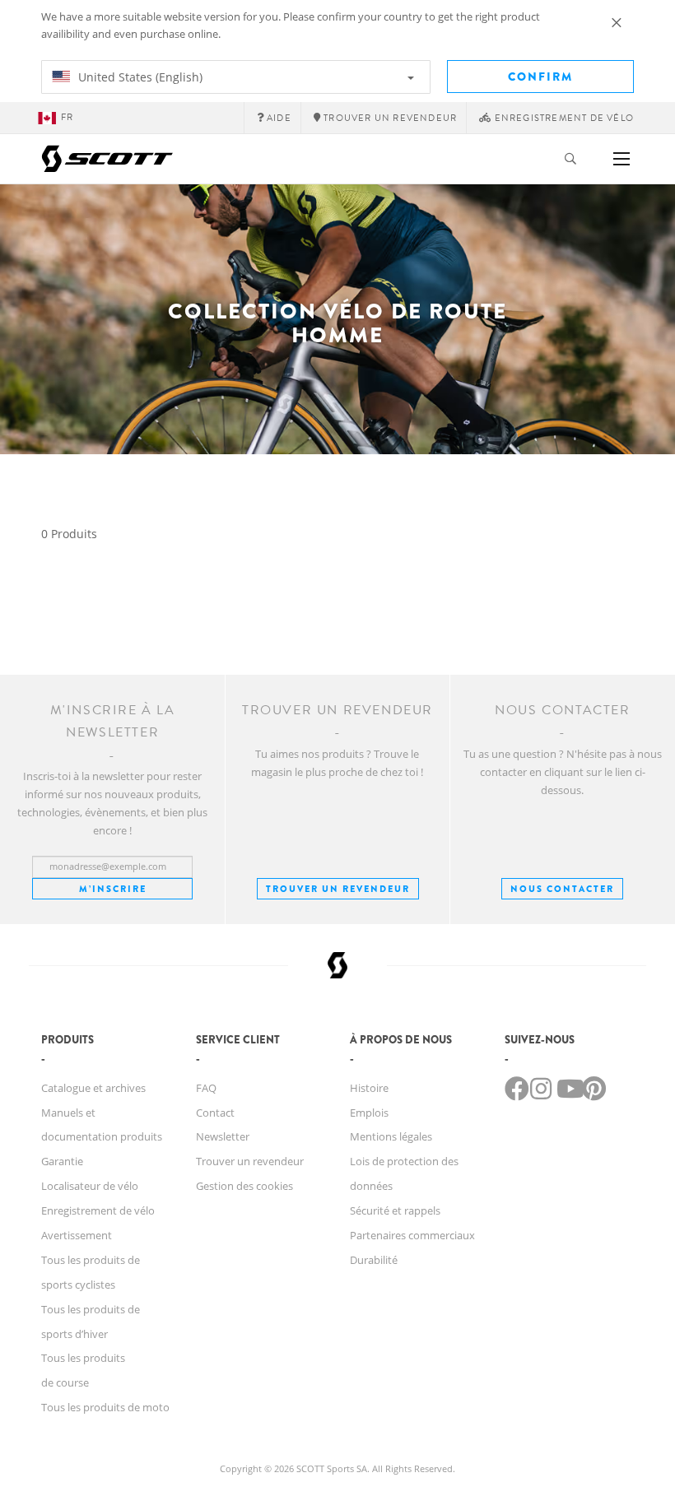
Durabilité (374, 1259)
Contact (215, 1112)
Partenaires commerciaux (412, 1235)
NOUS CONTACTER (562, 888)
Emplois (369, 1112)
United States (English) (138, 77)
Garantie (62, 1161)
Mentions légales (391, 1136)
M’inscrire (113, 888)
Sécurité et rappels (395, 1210)
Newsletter (222, 1136)
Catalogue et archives (93, 1087)
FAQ (206, 1087)
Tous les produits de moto (105, 1407)
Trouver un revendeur (338, 888)
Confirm (540, 76)
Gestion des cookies (244, 1185)
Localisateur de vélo (89, 1185)
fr (67, 117)
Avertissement (76, 1235)
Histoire (369, 1087)
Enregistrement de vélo (98, 1210)
